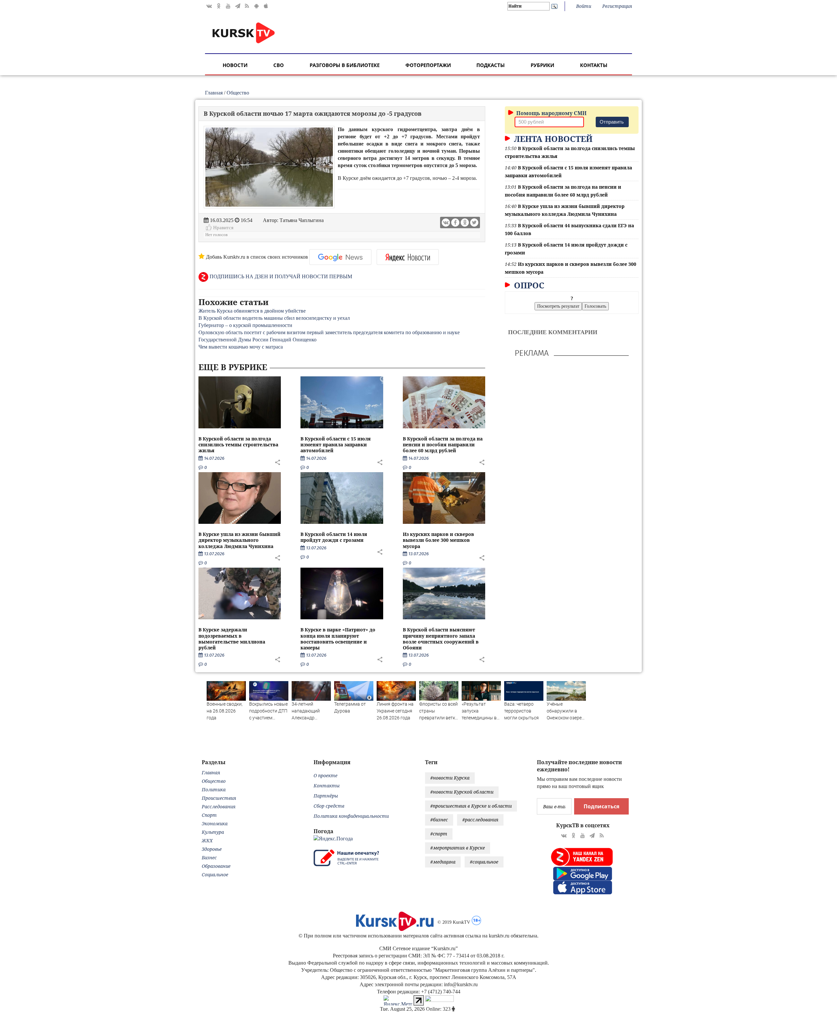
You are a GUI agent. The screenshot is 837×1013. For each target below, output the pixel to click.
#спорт (438, 834)
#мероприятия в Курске (457, 848)
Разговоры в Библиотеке (345, 65)
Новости (235, 65)
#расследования (480, 819)
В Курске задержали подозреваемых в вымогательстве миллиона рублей (231, 639)
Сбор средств (329, 806)
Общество (238, 92)
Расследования (218, 806)
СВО (278, 65)
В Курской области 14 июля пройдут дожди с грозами (333, 537)
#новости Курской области (461, 792)
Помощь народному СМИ (551, 113)
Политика (214, 789)
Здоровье (212, 849)
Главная (214, 92)
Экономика (215, 823)
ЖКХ (207, 840)
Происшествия (219, 798)
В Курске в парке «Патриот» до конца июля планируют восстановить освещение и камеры (337, 639)
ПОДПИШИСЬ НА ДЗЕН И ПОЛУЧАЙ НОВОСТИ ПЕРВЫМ (280, 276)
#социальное (484, 862)
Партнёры (326, 796)
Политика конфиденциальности (351, 816)
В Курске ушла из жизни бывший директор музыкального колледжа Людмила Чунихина (239, 540)
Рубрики (542, 65)
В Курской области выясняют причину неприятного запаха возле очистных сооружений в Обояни (441, 639)
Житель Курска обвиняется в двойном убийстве (252, 311)
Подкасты (490, 65)
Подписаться (601, 806)
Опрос (528, 285)
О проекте (325, 775)
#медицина (442, 862)
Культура (213, 832)
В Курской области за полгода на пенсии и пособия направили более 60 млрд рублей (443, 445)
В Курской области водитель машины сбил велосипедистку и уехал (274, 318)
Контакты (593, 65)
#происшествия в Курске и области (471, 806)
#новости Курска (450, 778)
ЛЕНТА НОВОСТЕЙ (552, 138)
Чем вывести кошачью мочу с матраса (240, 347)
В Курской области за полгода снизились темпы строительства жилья (238, 445)
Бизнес (209, 857)
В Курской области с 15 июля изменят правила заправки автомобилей (335, 445)
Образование (216, 866)
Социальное (215, 874)
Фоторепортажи (428, 65)
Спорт (209, 815)
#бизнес (439, 819)
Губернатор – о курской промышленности (245, 325)
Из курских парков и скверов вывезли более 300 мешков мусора (438, 540)
